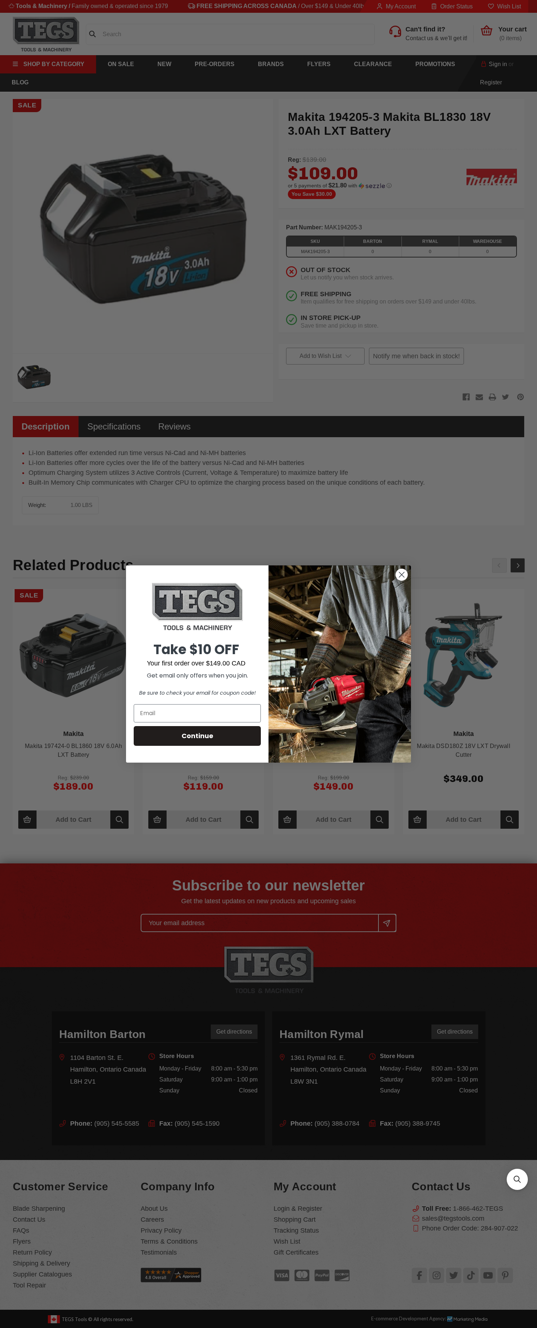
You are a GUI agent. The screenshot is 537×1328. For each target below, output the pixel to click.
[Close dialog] (401, 574)
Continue (197, 735)
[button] (517, 1179)
